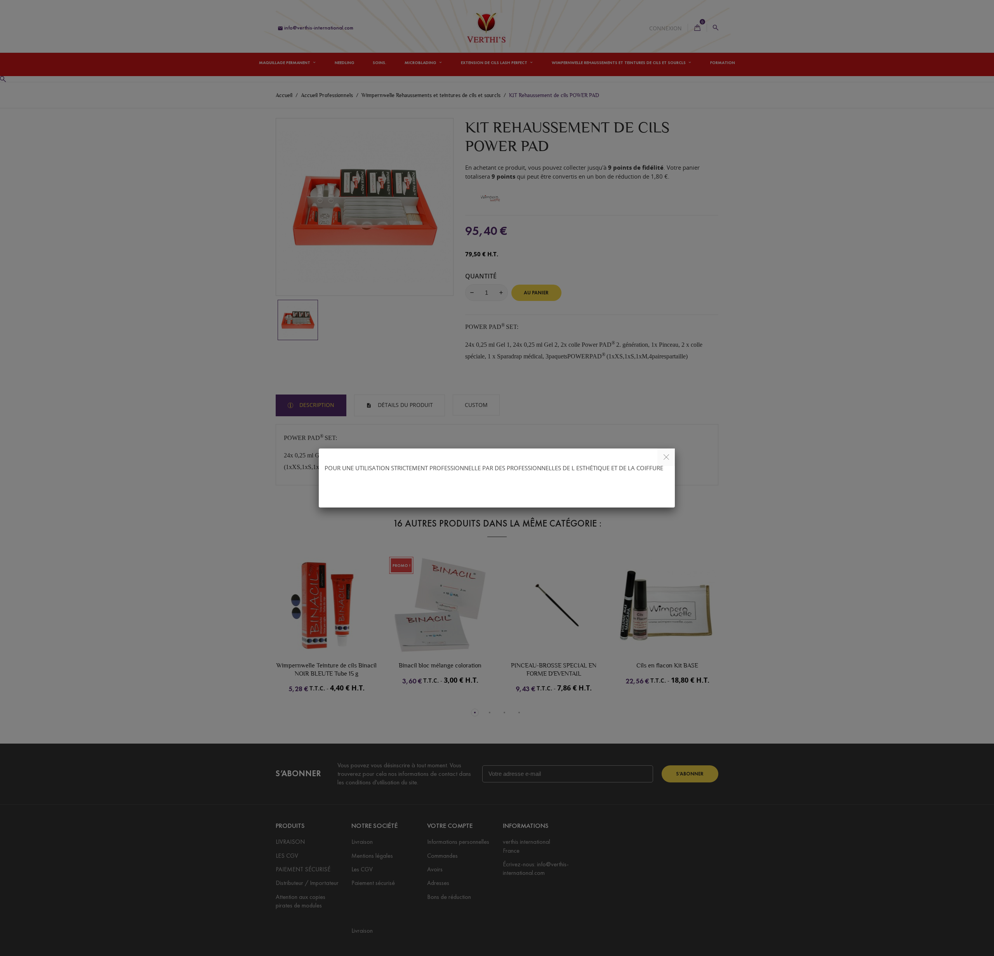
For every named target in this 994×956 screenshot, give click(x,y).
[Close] (666, 457)
